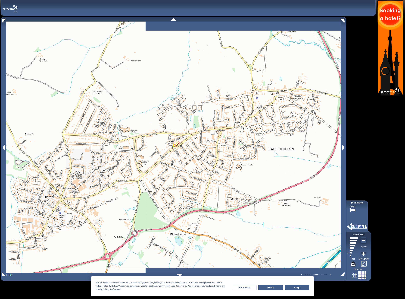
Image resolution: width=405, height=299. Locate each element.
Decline (270, 287)
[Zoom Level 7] (353, 240)
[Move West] (3, 147)
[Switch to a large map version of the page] (359, 274)
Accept (297, 287)
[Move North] (173, 19)
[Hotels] (352, 209)
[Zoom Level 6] (353, 243)
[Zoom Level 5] (353, 245)
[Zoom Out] (364, 240)
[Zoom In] (364, 254)
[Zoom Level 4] (353, 248)
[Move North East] (343, 19)
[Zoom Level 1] (353, 255)
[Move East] (343, 147)
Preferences (244, 287)
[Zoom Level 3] (353, 250)
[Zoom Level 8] (353, 238)
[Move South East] (343, 274)
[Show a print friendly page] (353, 262)
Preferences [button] (115, 289)
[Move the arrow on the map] (364, 262)
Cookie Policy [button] (181, 286)
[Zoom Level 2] (353, 253)
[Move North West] (3, 19)
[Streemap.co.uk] (10, 7)
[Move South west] (3, 274)
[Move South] (180, 275)
